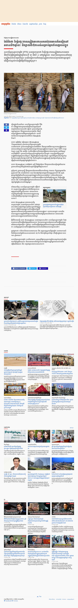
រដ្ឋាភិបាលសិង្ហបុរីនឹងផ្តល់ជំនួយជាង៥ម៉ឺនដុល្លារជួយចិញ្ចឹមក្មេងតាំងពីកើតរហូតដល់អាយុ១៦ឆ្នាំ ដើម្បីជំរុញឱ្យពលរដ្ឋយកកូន (14, 553)
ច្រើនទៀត (72, 428)
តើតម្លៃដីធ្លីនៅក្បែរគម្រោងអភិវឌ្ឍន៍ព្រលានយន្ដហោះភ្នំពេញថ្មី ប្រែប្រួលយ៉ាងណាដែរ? (13, 372)
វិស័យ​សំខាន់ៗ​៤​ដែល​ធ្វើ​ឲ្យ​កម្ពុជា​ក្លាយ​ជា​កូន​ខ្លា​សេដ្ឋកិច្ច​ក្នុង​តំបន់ (62, 475)
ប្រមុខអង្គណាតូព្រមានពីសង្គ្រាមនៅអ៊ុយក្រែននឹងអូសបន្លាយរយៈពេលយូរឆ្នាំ (53, 205)
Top (40, 596)
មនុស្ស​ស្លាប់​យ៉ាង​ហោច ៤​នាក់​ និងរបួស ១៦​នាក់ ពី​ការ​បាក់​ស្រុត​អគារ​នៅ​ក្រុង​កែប (62, 372)
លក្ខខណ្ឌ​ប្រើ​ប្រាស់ (70, 599)
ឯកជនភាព (64, 599)
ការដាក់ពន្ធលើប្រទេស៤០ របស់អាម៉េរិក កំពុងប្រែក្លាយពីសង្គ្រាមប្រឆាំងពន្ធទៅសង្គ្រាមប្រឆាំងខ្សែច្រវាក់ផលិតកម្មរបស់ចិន (39, 553)
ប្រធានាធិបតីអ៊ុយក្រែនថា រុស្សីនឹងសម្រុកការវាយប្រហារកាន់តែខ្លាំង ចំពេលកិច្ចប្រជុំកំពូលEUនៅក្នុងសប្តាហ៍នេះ (21, 322)
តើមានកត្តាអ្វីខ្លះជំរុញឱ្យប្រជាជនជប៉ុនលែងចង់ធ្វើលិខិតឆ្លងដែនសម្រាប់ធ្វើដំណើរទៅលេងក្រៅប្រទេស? (39, 402)
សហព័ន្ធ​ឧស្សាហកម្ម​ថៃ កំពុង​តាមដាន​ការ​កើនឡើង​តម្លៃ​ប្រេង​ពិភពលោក (49, 118)
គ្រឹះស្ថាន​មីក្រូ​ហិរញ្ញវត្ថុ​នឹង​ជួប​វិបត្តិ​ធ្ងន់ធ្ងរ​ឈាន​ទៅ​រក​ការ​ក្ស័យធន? (62, 447)
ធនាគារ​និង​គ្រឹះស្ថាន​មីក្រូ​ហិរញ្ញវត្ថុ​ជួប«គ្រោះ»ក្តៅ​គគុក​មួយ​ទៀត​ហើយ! (13, 447)
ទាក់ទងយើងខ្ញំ (58, 599)
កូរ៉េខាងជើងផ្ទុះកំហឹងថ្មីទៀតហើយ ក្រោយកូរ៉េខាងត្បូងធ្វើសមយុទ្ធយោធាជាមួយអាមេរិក (62, 402)
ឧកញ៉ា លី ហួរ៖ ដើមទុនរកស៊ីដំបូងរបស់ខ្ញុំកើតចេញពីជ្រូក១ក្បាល (15, 475)
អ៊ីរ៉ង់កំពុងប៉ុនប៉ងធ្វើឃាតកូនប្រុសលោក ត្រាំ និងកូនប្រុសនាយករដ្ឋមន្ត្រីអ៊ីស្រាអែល (15, 520)
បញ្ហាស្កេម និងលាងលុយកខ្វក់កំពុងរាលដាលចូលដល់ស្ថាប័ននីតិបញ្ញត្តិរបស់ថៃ (38, 521)
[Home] (5, 24)
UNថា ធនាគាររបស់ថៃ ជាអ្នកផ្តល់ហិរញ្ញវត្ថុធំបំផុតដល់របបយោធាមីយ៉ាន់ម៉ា (39, 371)
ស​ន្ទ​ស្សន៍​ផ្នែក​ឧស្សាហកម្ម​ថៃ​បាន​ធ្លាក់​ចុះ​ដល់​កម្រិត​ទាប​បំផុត (23, 118)
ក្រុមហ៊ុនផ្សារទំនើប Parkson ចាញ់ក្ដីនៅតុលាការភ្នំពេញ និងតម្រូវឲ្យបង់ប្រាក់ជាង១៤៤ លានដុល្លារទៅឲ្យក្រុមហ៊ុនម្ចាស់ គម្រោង (39, 477)
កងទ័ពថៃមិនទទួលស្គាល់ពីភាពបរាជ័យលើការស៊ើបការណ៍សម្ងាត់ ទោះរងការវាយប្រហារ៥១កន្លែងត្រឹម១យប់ (62, 521)
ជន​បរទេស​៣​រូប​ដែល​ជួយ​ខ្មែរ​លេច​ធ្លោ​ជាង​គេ (38, 447)
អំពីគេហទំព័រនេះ (52, 599)
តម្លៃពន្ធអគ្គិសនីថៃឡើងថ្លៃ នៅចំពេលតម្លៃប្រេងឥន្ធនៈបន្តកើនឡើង (57, 321)
